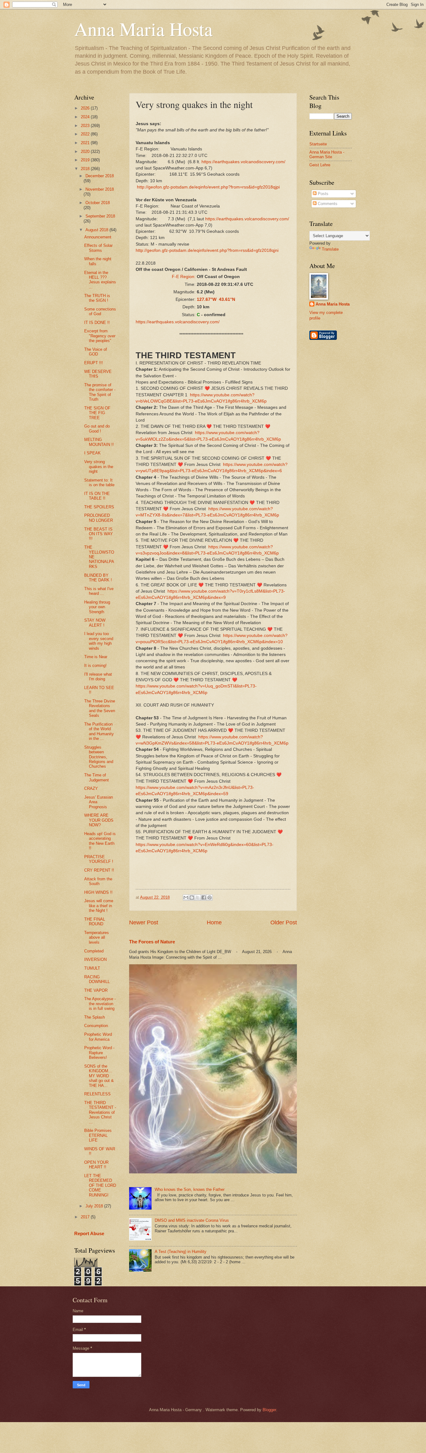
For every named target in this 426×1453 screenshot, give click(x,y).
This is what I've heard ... (99, 591)
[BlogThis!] (192, 897)
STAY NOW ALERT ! (94, 622)
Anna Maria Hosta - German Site (326, 154)
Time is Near (95, 656)
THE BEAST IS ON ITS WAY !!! (98, 534)
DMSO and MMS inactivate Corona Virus (192, 1220)
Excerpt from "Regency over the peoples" (99, 336)
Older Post (283, 922)
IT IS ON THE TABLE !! (97, 496)
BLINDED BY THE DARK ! (98, 577)
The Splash (94, 1017)
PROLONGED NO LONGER (98, 517)
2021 (86, 142)
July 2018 (94, 1206)
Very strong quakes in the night (98, 466)
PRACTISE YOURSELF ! (98, 859)
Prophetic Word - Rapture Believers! (99, 1052)
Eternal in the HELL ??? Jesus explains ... (100, 279)
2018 (86, 168)
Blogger (269, 1409)
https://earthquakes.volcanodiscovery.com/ (243, 161)
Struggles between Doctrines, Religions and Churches (98, 757)
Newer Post (143, 922)
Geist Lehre (319, 165)
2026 (86, 108)
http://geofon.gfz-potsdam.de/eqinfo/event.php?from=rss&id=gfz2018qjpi (208, 187)
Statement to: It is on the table (99, 482)
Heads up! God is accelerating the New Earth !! (100, 840)
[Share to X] (198, 897)
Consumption (96, 1025)
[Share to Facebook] (204, 897)
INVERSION (95, 959)
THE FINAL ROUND (94, 921)
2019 (86, 160)
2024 (86, 117)
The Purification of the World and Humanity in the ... (99, 731)
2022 (86, 134)
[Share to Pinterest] (209, 897)
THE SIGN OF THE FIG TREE (97, 413)
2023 (86, 125)
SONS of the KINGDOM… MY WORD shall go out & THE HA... (99, 1076)
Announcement (97, 237)
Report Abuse (89, 1233)
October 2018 (97, 202)
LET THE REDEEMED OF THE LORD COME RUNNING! (100, 1185)
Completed (94, 951)
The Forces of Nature (152, 941)
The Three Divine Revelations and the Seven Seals (99, 708)
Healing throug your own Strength (97, 607)
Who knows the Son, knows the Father (190, 1189)
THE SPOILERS (99, 507)
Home (214, 922)
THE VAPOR (96, 990)
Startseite (318, 144)
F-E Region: (184, 276)
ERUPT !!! (93, 362)
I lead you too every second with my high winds (98, 640)
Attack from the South (98, 881)
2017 (86, 1217)
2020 (86, 151)
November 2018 (99, 189)
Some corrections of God (100, 311)
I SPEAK (92, 453)
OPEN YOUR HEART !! (96, 1164)
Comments (327, 203)
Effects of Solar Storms (98, 247)
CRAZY (91, 788)
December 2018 (99, 176)
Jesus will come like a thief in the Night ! (98, 905)
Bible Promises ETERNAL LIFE (98, 1135)
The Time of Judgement (96, 777)
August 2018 (97, 229)
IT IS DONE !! (97, 322)
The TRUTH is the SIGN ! (97, 298)
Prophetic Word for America (98, 1036)
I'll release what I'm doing (98, 676)
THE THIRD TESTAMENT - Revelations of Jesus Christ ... (100, 1112)
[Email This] (186, 897)
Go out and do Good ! (97, 428)
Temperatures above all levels (96, 937)
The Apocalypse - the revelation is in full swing (100, 1003)
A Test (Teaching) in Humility (180, 1251)
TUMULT (92, 968)
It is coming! (95, 665)
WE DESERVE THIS (98, 374)
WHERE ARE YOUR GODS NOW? (99, 820)
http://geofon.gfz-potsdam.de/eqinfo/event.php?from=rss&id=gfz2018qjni (207, 250)
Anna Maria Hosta (143, 28)
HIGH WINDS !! (98, 892)
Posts (322, 193)
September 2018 (100, 216)
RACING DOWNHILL (97, 979)
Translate (330, 249)
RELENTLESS (97, 1094)
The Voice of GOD (95, 351)
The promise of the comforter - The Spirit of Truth (99, 392)
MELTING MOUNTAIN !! (99, 442)
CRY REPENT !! (99, 870)
